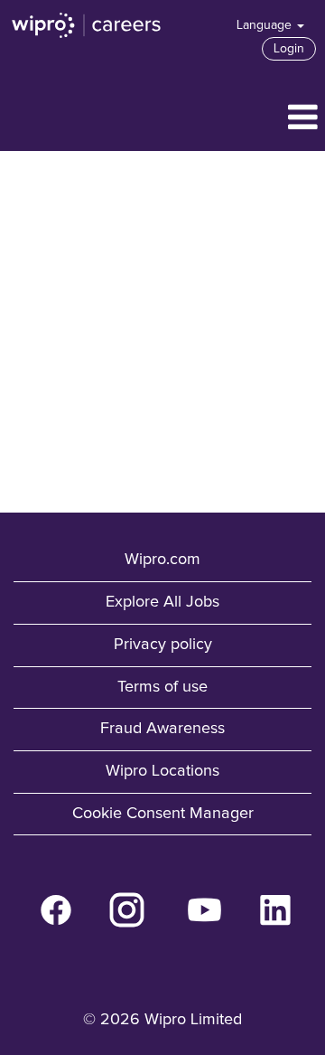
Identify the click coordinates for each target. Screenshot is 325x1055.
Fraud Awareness (162, 729)
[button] (162, 119)
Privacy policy (163, 644)
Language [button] (266, 25)
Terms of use (162, 687)
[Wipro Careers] (86, 25)
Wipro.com (162, 559)
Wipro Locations (162, 771)
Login (289, 48)
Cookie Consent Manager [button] (163, 813)
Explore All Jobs (162, 602)
